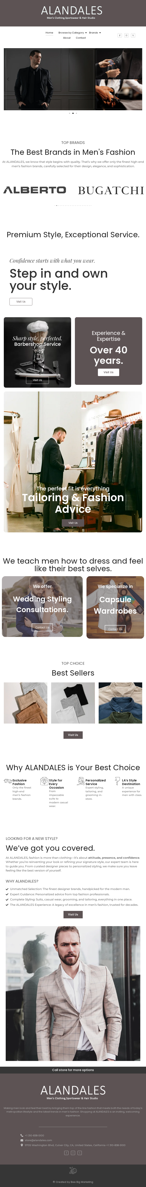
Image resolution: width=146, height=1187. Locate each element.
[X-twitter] (133, 35)
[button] (8, 79)
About (67, 38)
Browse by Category (71, 32)
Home (49, 32)
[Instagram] (126, 35)
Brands (93, 32)
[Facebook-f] (120, 35)
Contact (81, 38)
